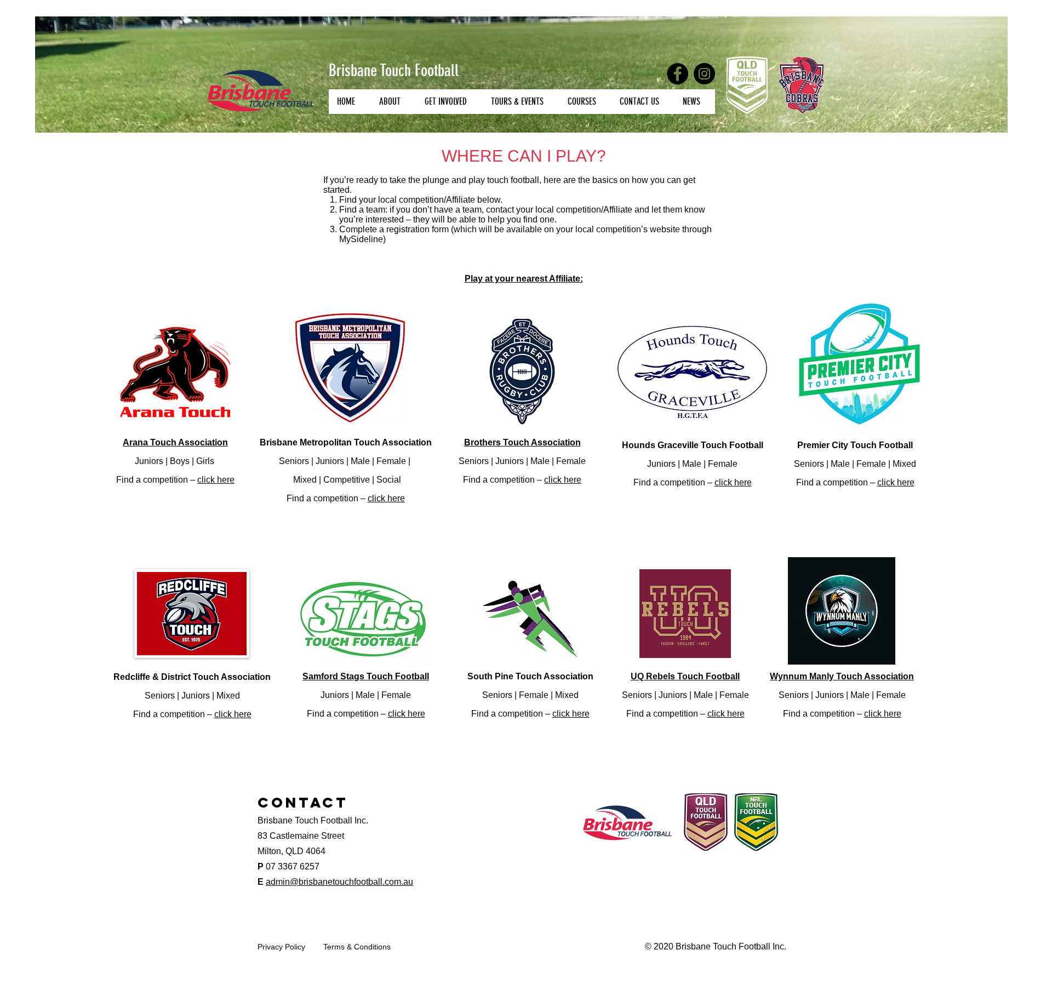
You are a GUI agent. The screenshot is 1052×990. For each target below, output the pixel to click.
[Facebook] (677, 73)
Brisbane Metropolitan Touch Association (346, 442)
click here (216, 479)
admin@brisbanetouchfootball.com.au (339, 881)
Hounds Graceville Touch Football (692, 445)
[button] (393, 101)
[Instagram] (704, 73)
